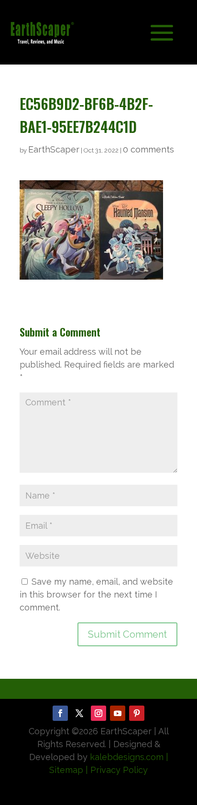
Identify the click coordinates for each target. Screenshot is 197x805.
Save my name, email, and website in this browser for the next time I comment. (96, 594)
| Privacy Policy (117, 770)
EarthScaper (53, 149)
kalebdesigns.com (127, 757)
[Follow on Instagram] (98, 713)
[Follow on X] (79, 713)
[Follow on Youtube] (117, 713)
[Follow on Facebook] (60, 713)
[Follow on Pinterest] (136, 713)
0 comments (148, 149)
